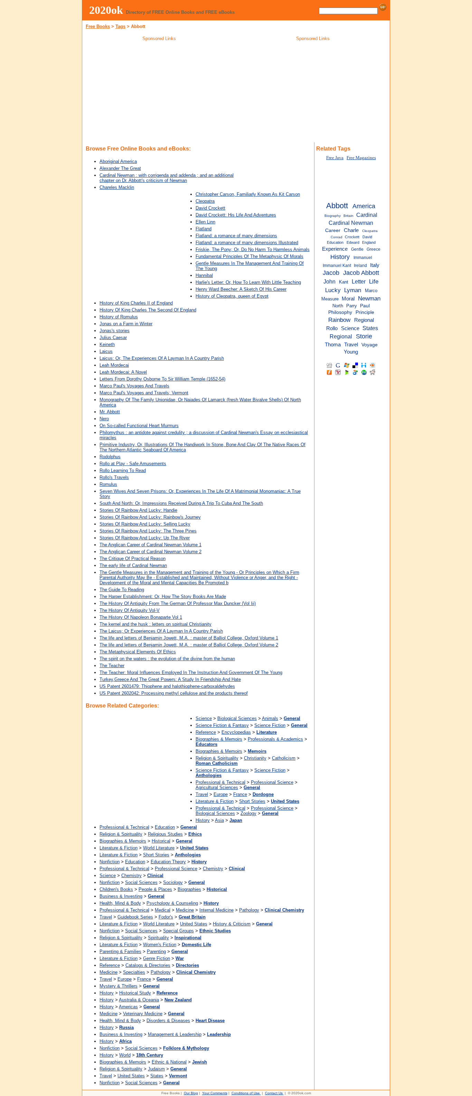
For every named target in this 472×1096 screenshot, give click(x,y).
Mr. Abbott (110, 411)
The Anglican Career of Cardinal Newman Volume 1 (150, 544)
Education (165, 827)
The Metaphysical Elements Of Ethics (138, 651)
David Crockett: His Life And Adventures (236, 215)
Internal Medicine (216, 910)
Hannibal (204, 275)
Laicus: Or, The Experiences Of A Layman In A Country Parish (162, 358)
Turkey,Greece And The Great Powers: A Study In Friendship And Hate (170, 679)
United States (193, 923)
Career (332, 230)
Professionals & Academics (275, 739)
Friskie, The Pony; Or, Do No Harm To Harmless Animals (253, 249)
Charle (351, 230)
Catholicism (283, 758)
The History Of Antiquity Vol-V (130, 610)
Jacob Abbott (361, 272)
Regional (364, 320)
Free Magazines (361, 157)
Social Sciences (141, 882)
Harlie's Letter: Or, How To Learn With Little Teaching (248, 282)
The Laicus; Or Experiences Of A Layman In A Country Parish (161, 631)
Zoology (248, 813)
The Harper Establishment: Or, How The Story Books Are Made (163, 596)
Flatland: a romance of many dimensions (236, 235)
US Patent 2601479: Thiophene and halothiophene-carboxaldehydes (167, 686)
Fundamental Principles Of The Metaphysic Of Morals (249, 256)
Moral (348, 298)
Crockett (352, 237)
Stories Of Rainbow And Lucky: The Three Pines (148, 530)
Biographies (189, 889)
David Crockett (210, 208)
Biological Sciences (237, 718)
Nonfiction (110, 861)
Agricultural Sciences (217, 787)
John (329, 281)
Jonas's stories (115, 330)
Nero (104, 418)
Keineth (107, 344)
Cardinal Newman (351, 223)
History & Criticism (232, 923)
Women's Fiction (159, 944)
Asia (219, 820)
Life (373, 281)
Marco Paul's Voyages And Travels (134, 385)
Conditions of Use (246, 1093)
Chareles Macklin (117, 187)
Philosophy (340, 312)
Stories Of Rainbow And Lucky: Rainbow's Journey (150, 517)
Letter (359, 281)
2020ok (106, 10)
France (240, 794)
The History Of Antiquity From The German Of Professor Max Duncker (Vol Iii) (178, 603)
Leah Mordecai (114, 365)
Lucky (333, 290)
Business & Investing (121, 896)
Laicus (106, 351)
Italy (374, 265)
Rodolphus (110, 456)
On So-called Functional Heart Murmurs (139, 425)
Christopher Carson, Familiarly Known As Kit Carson (248, 194)
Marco (371, 290)
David (367, 237)
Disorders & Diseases (168, 1020)
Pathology (249, 910)
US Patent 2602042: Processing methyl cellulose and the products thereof (174, 693)
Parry (351, 305)
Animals (270, 718)
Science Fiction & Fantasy (222, 725)
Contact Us (274, 1093)
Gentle (357, 249)
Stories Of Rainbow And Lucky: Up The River (145, 537)
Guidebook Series (135, 917)
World (125, 1055)
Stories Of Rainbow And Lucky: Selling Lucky (145, 524)
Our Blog (191, 1093)
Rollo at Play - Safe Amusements (133, 463)
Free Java (334, 157)
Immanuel (362, 257)
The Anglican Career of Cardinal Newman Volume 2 (150, 551)
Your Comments (214, 1093)
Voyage (369, 344)
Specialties (134, 972)
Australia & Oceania (139, 999)
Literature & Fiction (215, 801)
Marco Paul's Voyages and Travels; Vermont (144, 392)
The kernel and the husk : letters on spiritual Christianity (155, 624)
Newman (369, 298)
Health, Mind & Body (120, 903)
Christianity (255, 758)
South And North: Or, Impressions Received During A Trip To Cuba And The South (181, 503)
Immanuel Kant (337, 265)
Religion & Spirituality (217, 758)
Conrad (336, 237)
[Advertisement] (159, 93)
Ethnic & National (169, 1062)
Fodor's (166, 917)
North (337, 305)
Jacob (331, 272)
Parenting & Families (120, 951)
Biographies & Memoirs (219, 739)
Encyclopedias (236, 732)
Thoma (333, 344)
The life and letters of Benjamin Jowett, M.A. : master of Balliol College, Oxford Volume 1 (189, 638)
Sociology (173, 882)
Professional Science (272, 782)
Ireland (360, 265)
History (203, 820)
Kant (343, 282)
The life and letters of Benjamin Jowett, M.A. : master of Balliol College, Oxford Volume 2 (189, 644)
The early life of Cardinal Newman (133, 565)
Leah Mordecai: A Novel (123, 372)
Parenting (156, 951)
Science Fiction (269, 725)
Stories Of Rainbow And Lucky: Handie (138, 510)
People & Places (155, 889)
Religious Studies (165, 834)
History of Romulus (119, 316)
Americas (128, 1006)
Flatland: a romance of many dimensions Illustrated (247, 242)
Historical (161, 841)
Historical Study (135, 993)
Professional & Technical (220, 782)
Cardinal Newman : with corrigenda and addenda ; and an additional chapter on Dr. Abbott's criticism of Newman (167, 178)
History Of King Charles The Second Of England (148, 310)
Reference (206, 732)
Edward (353, 242)
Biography (332, 216)
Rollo (332, 328)
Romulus (108, 484)
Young (351, 352)
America (363, 206)
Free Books (98, 26)
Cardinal (366, 215)
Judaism (156, 1068)
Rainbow (339, 319)
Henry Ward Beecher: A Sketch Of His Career (241, 289)
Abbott (337, 205)
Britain (348, 216)
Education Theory (168, 861)
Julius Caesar (113, 337)
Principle (365, 312)
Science (204, 718)
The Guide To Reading (122, 589)
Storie (364, 336)
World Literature (158, 847)
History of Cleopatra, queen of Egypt (232, 296)
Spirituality (158, 937)
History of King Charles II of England (136, 303)
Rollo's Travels (114, 477)
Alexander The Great (120, 168)
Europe (221, 794)
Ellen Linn (205, 221)
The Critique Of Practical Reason (133, 558)
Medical (162, 910)
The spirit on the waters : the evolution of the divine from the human (167, 658)
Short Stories (252, 801)
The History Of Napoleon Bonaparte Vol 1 (141, 617)
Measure (330, 298)
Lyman (352, 290)
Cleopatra (205, 201)
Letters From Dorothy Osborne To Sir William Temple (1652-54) (162, 379)
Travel (202, 794)
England (369, 242)
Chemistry (213, 868)
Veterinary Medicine (142, 1013)
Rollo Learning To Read (123, 470)
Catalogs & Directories (147, 965)
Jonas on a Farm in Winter (126, 323)
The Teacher (112, 665)
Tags (120, 26)
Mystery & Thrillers (119, 986)
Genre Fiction (156, 958)
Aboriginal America (118, 161)
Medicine (185, 910)
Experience (335, 249)
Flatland (203, 228)
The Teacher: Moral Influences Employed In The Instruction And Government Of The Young (191, 672)
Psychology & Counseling (172, 903)
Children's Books (116, 889)
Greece (373, 249)
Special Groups (178, 930)
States (156, 1075)
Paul (365, 305)
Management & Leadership (174, 1034)
